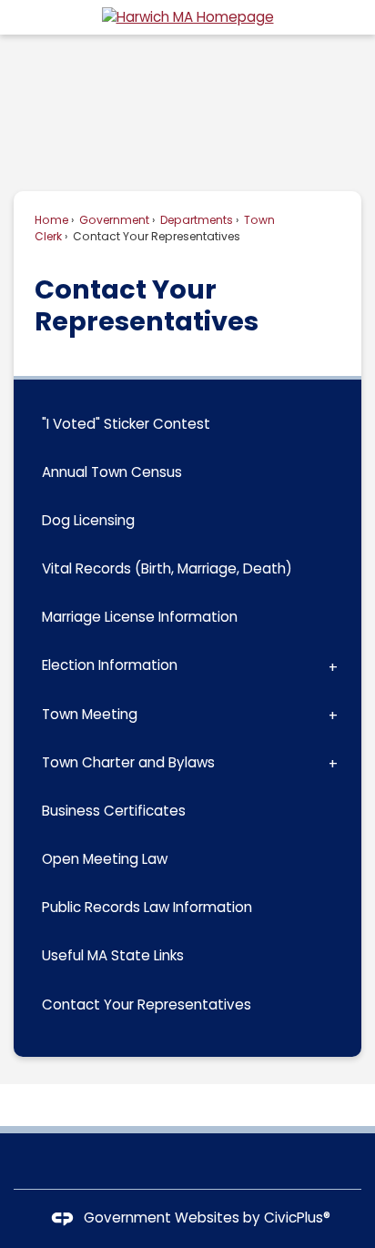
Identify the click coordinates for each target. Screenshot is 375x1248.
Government (112, 220)
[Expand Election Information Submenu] (333, 666)
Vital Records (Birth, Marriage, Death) (167, 568)
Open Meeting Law (104, 858)
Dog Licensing (88, 520)
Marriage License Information (140, 616)
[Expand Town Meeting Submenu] (333, 714)
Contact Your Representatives (146, 1004)
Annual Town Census (112, 472)
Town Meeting (89, 714)
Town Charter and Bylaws (128, 762)
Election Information (109, 665)
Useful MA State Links (113, 955)
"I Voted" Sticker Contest (126, 423)
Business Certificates (114, 810)
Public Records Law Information (147, 907)
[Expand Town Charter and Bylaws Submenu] (333, 763)
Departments (195, 220)
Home (51, 220)
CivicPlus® (297, 1217)
